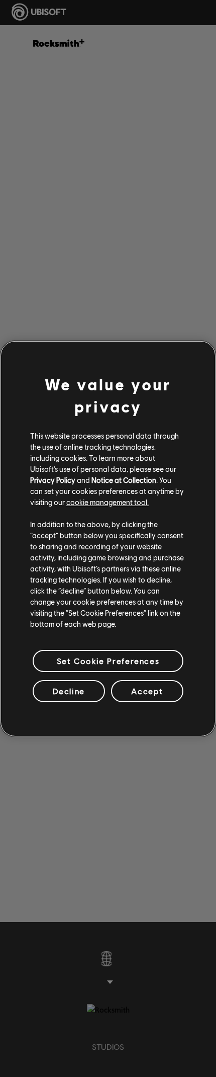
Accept (147, 691)
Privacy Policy (52, 479)
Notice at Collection (123, 479)
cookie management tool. (107, 502)
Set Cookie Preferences (108, 660)
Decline (69, 691)
